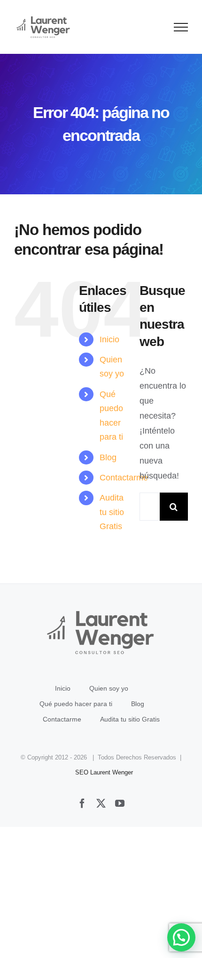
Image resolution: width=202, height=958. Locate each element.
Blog (108, 457)
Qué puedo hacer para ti (75, 703)
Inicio (109, 339)
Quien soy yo (108, 688)
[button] (181, 937)
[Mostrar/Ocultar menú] (181, 27)
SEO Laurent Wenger (104, 772)
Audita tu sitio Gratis (112, 512)
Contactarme (124, 477)
